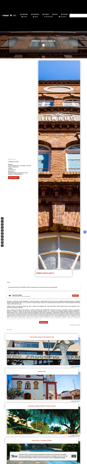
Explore (65, 14)
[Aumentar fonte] (2, 218)
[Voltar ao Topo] (2, 245)
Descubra (25, 14)
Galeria (36, 16)
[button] (75, 7)
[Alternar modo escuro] (2, 227)
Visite (56, 14)
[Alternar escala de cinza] (2, 230)
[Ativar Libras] (2, 242)
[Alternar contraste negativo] (2, 236)
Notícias (25, 16)
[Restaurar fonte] (2, 224)
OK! (73, 456)
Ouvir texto (75, 295)
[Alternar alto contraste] (2, 233)
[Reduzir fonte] (2, 221)
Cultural (46, 49)
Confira (46, 14)
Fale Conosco (63, 16)
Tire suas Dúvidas (49, 16)
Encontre (36, 14)
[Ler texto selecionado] (2, 239)
